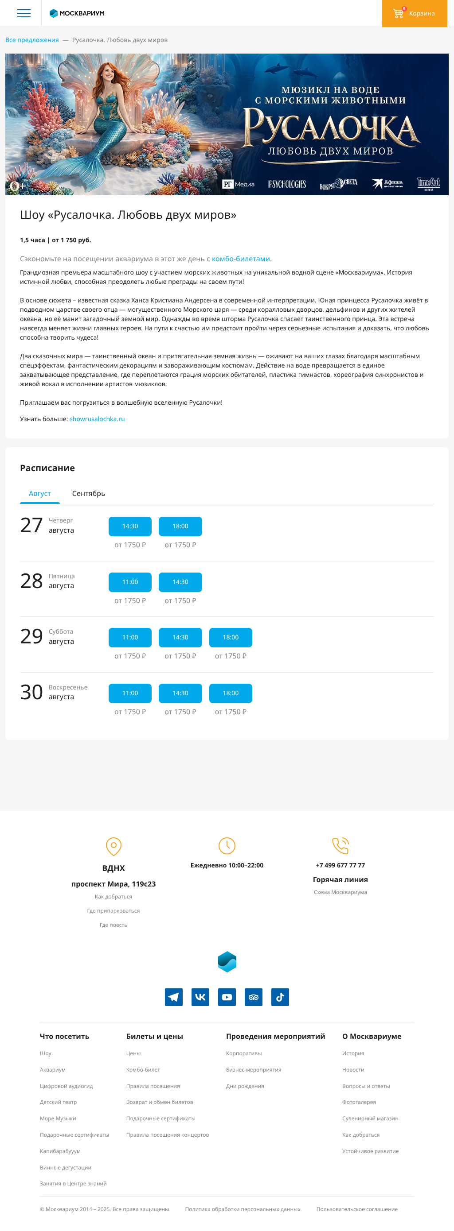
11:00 (130, 582)
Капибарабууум (60, 1151)
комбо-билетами (241, 258)
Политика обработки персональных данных (242, 1209)
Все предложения (32, 40)
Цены (133, 1053)
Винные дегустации (65, 1167)
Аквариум (53, 1069)
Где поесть (114, 925)
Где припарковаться (113, 910)
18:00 (180, 526)
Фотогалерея (359, 1102)
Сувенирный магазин (370, 1118)
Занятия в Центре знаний (73, 1183)
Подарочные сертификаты (74, 1134)
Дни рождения (245, 1086)
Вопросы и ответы (366, 1086)
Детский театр (58, 1102)
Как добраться (113, 896)
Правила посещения (153, 1086)
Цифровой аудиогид (66, 1086)
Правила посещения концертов (167, 1134)
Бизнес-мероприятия (254, 1069)
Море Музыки (58, 1118)
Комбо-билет (143, 1069)
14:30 (130, 526)
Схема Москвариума (340, 892)
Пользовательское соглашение (357, 1209)
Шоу (45, 1053)
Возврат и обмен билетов (159, 1102)
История (353, 1053)
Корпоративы (244, 1053)
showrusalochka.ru (97, 419)
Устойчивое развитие (370, 1151)
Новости (353, 1069)
